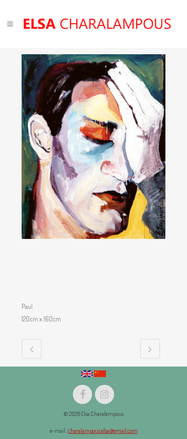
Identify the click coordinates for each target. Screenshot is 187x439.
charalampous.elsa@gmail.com (103, 430)
